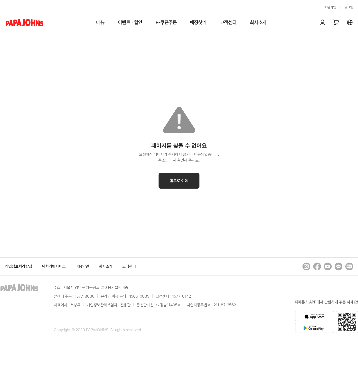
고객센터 (228, 22)
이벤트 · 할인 (130, 22)
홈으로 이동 (179, 180)
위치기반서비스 (54, 266)
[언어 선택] (349, 22)
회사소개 (258, 22)
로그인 (348, 7)
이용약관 (82, 266)
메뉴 (100, 22)
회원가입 (330, 7)
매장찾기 (198, 22)
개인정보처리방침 (18, 266)
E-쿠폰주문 (166, 22)
